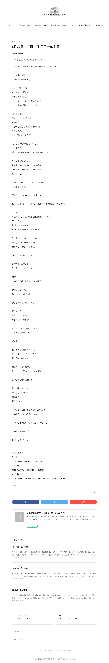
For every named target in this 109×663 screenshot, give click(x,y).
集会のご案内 (40, 25)
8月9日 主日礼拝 (19, 589)
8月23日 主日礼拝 (20, 546)
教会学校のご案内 (58, 25)
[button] (11, 25)
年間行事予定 (84, 25)
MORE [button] (97, 25)
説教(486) (15, 485)
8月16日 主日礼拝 (20, 568)
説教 (72, 25)
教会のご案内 (24, 25)
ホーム (11, 25)
